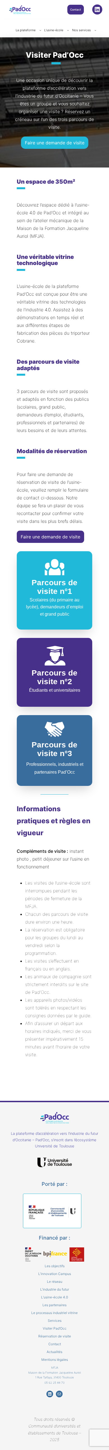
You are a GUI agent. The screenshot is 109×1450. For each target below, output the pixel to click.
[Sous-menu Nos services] (95, 30)
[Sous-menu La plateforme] (40, 30)
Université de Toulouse (54, 1146)
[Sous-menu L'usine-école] (68, 30)
